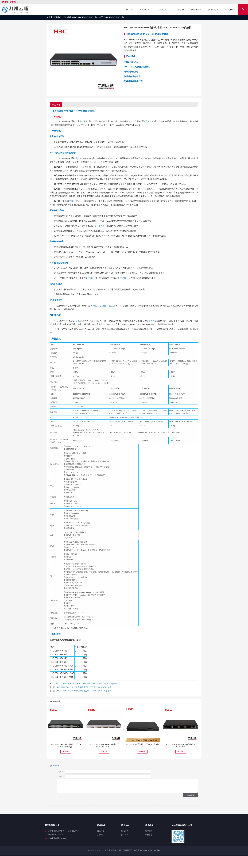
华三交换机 (113, 684)
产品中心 (57, 17)
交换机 (91, 111)
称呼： (61, 772)
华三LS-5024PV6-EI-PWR (97, 684)
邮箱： (61, 776)
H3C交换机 (67, 17)
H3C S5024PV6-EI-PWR (66, 684)
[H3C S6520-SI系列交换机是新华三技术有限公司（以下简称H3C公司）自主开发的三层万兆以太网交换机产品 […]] (142, 724)
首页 (50, 17)
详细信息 (66, 751)
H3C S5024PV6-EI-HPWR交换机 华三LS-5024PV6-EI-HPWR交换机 (83, 691)
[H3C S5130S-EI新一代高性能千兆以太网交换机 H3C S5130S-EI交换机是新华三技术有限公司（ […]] (65, 724)
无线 (95, 306)
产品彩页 (58, 116)
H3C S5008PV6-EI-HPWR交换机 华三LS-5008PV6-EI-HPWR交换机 (83, 687)
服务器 (101, 226)
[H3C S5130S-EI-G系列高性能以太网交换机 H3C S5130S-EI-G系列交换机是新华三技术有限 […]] (180, 724)
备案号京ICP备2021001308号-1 (147, 850)
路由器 (112, 306)
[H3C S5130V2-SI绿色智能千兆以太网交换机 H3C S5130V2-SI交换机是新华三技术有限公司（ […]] (104, 724)
